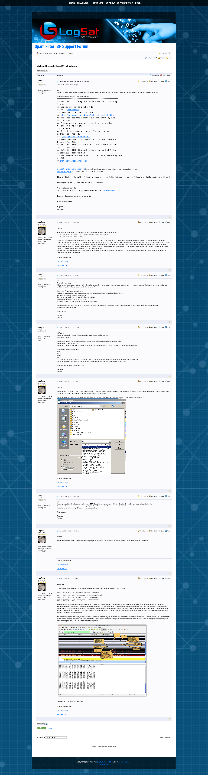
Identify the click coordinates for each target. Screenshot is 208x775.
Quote (162, 81)
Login (169, 58)
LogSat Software (62, 261)
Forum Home (43, 53)
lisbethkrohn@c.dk (73, 110)
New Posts (164, 53)
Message (60, 75)
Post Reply (41, 71)
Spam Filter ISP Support (66, 53)
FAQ (148, 58)
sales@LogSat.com (125, 762)
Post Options (144, 81)
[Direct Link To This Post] (57, 81)
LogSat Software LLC (104, 762)
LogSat (41, 222)
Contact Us (104, 764)
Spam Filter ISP (52, 53)
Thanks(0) (154, 81)
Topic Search (155, 75)
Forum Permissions (165, 737)
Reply (168, 81)
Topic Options (166, 75)
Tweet (50, 728)
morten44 (42, 81)
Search (155, 58)
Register (162, 58)
